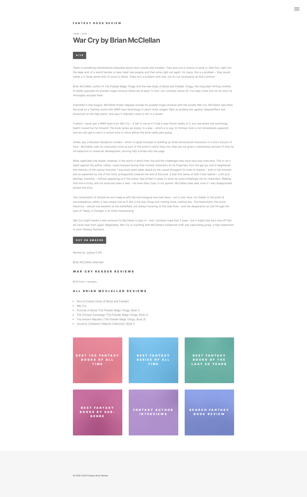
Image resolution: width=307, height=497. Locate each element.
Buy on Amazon (89, 240)
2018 (84, 33)
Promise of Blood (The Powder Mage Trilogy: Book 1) (108, 310)
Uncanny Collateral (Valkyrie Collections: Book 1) (106, 323)
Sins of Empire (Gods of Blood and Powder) (103, 301)
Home (76, 33)
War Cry (82, 305)
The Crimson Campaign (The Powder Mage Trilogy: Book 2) (112, 314)
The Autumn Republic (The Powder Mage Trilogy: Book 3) (111, 319)
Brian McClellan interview (88, 262)
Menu (297, 9)
